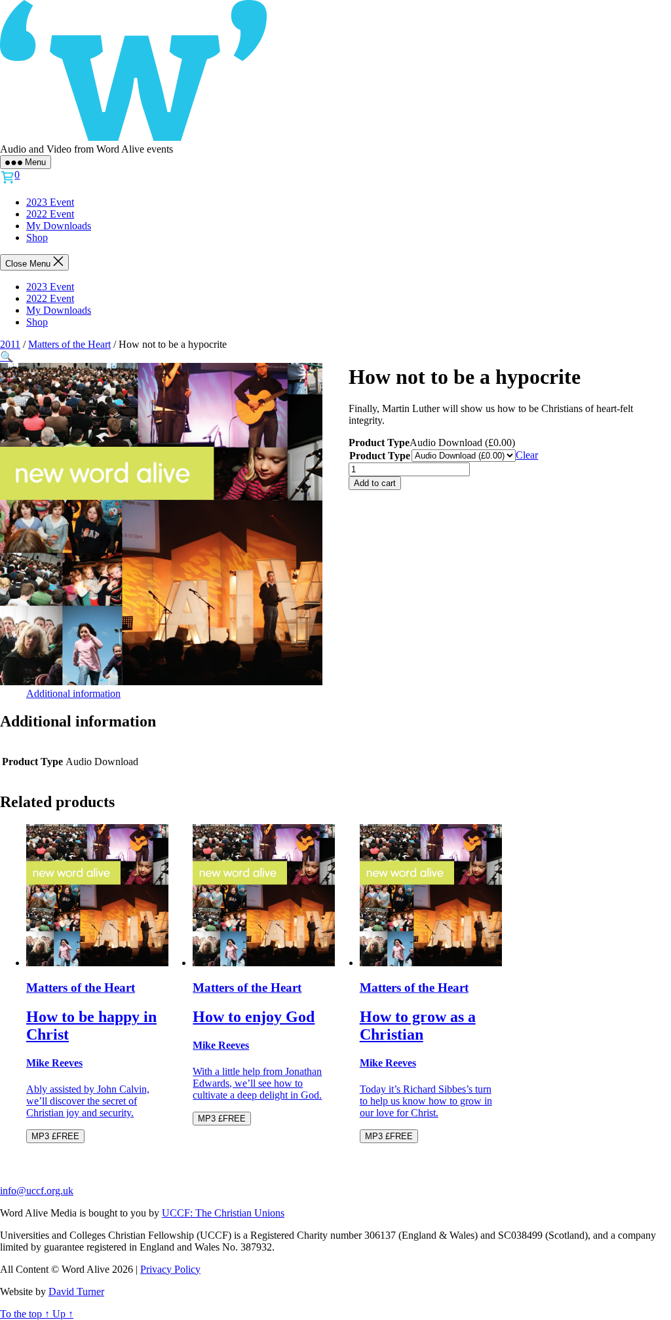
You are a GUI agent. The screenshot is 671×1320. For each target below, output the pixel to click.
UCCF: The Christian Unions (223, 1212)
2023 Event (50, 202)
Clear (527, 455)
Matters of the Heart (69, 344)
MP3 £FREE (55, 1136)
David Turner (76, 1291)
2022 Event (50, 213)
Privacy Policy (170, 1269)
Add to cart (375, 483)
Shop (37, 237)
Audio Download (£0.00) (462, 442)
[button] (6, 356)
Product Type (379, 455)
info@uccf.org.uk (36, 1190)
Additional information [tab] (73, 693)
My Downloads (58, 225)
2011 (10, 344)
